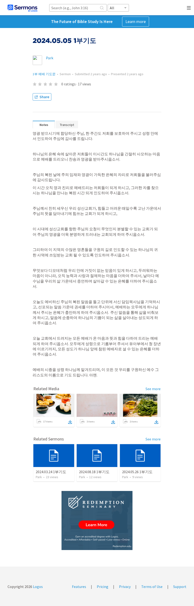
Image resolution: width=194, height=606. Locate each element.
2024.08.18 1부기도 (94, 471)
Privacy (125, 586)
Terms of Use (152, 586)
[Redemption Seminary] (97, 520)
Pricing (102, 586)
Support (179, 586)
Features (79, 586)
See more (153, 388)
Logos (37, 586)
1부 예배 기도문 (44, 74)
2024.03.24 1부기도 (51, 471)
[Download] (70, 422)
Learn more (135, 21)
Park (49, 58)
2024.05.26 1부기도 (137, 471)
